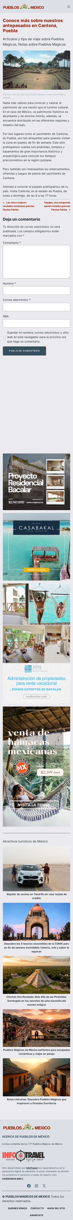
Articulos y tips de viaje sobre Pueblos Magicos (24, 94)
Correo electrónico (16, 300)
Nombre (9, 283)
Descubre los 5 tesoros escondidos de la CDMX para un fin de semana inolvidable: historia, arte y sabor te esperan (36, 947)
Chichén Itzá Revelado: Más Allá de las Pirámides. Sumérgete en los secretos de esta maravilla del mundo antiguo (36, 1000)
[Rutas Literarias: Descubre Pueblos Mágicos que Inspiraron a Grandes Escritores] (36, 1077)
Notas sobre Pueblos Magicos (42, 44)
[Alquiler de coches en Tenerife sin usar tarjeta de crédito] (36, 869)
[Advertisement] (36, 407)
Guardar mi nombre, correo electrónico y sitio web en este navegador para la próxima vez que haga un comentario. (38, 337)
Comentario (12, 242)
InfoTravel (31, 1168)
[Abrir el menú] (69, 6)
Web (6, 316)
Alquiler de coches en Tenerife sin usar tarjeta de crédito (37, 896)
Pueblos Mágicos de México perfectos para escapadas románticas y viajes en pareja (36, 1051)
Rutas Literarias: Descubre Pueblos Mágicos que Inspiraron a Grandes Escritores (36, 1101)
